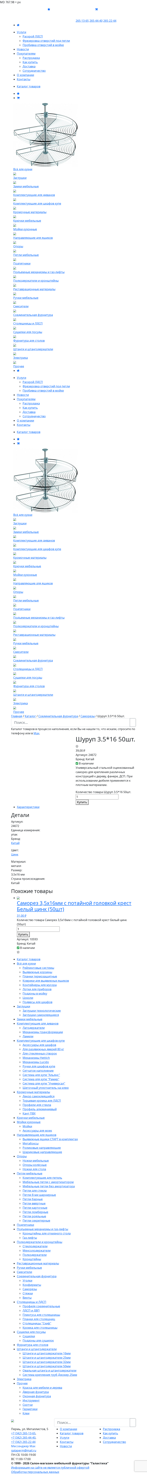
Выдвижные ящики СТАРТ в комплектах (50, 1139)
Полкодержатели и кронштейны (39, 1242)
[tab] (76, 807)
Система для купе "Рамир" (41, 1079)
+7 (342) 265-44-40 (23, 1438)
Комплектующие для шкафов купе (41, 1041)
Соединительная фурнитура (58, 716)
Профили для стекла (37, 1105)
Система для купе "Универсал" (44, 1083)
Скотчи (28, 1405)
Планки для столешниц (39, 1319)
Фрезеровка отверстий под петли (46, 41)
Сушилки (29, 1336)
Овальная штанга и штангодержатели (49, 1370)
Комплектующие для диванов (37, 1023)
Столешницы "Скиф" (37, 1323)
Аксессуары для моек (37, 1131)
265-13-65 (82, 21)
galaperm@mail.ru (23, 1450)
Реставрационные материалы (38, 1263)
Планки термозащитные (40, 976)
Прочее (22, 1383)
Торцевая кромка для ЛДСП (42, 1101)
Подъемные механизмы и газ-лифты (42, 1229)
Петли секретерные (36, 1221)
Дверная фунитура (36, 1392)
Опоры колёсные (35, 1165)
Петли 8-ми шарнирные (39, 1195)
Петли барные (33, 1199)
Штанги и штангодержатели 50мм (47, 1366)
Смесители (24, 1272)
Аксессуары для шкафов (39, 1045)
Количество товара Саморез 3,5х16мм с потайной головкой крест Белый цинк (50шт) (72, 922)
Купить (82, 802)
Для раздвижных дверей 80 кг (43, 1049)
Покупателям (26, 54)
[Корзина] (18, 98)
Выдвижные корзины (37, 972)
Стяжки (28, 1293)
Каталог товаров (28, 86)
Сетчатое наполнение (38, 1071)
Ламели (28, 1036)
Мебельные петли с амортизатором (48, 1182)
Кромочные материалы (33, 1092)
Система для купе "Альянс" (41, 1075)
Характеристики (28, 807)
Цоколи (28, 998)
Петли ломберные (35, 1212)
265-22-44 (109, 21)
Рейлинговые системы (38, 968)
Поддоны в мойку (35, 993)
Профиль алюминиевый (40, 1109)
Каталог (30, 716)
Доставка (29, 66)
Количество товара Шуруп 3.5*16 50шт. (103, 792)
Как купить (30, 62)
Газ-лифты (30, 1238)
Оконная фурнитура (37, 1396)
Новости (23, 49)
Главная (16, 716)
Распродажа (31, 58)
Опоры (22, 1156)
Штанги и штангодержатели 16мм (47, 1353)
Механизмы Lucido (36, 1062)
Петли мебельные (29, 1173)
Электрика (24, 1379)
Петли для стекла (35, 1191)
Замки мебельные (29, 1019)
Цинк (14, 854)
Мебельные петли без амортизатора (49, 1186)
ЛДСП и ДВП (31, 1310)
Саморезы (87, 716)
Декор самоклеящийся (38, 1096)
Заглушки (23, 1006)
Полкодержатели (35, 1255)
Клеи (26, 1413)
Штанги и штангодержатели (37, 1349)
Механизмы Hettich (36, 1058)
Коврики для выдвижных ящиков (46, 981)
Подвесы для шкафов (37, 1002)
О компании (25, 75)
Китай (15, 843)
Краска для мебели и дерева (42, 1388)
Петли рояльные (34, 1216)
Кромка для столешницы (40, 1328)
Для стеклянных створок (40, 1053)
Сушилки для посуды (31, 1332)
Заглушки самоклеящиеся (41, 1015)
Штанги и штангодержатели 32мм (47, 1362)
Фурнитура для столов (32, 1345)
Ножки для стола (34, 1169)
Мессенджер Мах (23, 1446)
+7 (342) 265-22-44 (23, 1442)
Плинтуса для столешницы (41, 1315)
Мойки (27, 1126)
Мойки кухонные (29, 1122)
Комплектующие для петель (42, 1178)
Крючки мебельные (31, 1118)
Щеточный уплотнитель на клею (46, 1088)
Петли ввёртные (34, 1203)
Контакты (23, 79)
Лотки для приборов (37, 989)
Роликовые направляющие (42, 1148)
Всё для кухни (26, 963)
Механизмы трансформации (43, 1032)
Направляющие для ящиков (36, 1135)
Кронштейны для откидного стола (47, 1233)
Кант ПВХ (29, 1113)
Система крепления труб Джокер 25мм (50, 1375)
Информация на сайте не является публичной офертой (50, 1468)
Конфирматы (32, 1285)
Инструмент (31, 1400)
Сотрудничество (34, 71)
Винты (27, 1298)
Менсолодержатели (37, 1250)
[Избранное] (18, 93)
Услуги (21, 32)
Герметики (30, 1409)
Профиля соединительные (41, 1306)
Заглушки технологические (42, 1011)
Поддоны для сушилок (38, 1340)
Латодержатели (34, 1028)
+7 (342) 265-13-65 (23, 1433)
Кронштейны (32, 1259)
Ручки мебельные (29, 1268)
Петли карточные (35, 1208)
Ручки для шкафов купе (39, 1066)
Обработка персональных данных (35, 1472)
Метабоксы (31, 1143)
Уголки (27, 1280)
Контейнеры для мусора (40, 985)
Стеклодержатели (35, 1246)
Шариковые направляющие (42, 1152)
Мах (36, 733)
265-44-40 (96, 21)
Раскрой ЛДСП (33, 36)
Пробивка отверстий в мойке (43, 45)
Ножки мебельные (36, 1161)
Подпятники (25, 1225)
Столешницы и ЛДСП (31, 1302)
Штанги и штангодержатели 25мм (47, 1358)
